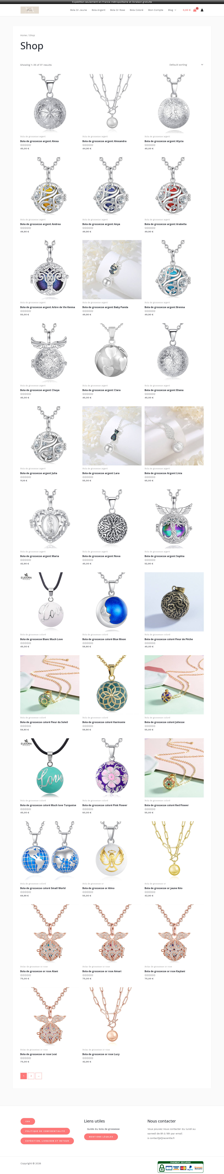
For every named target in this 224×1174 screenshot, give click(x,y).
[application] (174, 10)
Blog (170, 10)
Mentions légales (101, 1137)
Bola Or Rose (117, 10)
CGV (27, 1121)
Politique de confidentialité (45, 1131)
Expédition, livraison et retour (47, 1141)
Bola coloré (136, 10)
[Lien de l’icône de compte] (202, 10)
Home (23, 35)
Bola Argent (98, 10)
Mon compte (155, 10)
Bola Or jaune (78, 10)
